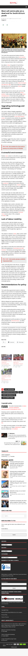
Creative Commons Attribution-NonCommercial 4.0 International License (13, 407)
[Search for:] (14, 516)
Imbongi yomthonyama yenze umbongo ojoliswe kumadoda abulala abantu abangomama (17, 463)
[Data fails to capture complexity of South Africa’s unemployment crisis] (6, 372)
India (8, 65)
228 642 (20, 86)
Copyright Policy (4, 610)
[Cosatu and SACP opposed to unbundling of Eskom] (18, 357)
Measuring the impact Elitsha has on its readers (11, 612)
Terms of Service (5, 617)
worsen (19, 184)
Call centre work (9, 389)
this (2, 423)
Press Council (18, 574)
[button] (26, 7)
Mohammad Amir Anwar (16, 18)
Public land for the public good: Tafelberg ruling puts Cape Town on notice (18, 482)
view (7, 156)
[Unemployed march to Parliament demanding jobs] (6, 357)
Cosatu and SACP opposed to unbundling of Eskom (18, 362)
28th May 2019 (6, 18)
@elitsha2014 (18, 427)
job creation (22, 57)
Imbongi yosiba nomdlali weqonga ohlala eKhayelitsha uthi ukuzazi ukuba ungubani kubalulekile (18, 473)
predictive (5, 183)
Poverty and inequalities (9, 395)
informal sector (15, 320)
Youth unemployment (8, 397)
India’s (4, 215)
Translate (12, 456)
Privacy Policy (4, 614)
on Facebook (14, 429)
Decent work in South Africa (10, 392)
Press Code (10, 575)
